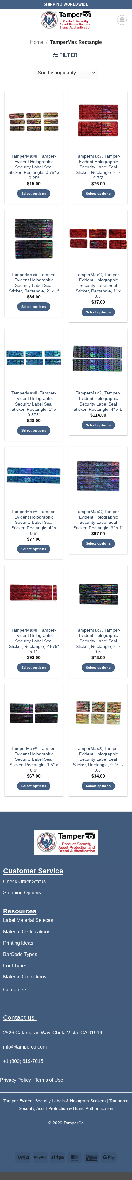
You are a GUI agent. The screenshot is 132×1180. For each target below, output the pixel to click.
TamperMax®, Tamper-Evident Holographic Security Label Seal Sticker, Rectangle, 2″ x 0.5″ (98, 641)
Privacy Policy (16, 1080)
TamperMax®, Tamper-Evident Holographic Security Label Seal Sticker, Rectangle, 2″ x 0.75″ (98, 167)
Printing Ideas (18, 943)
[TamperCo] (66, 20)
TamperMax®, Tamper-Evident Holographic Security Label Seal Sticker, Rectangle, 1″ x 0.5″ (98, 285)
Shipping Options (22, 892)
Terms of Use (49, 1080)
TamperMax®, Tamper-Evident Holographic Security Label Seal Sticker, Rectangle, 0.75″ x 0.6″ (98, 759)
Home (36, 42)
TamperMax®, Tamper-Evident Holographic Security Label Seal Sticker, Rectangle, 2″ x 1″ (34, 282)
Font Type (14, 965)
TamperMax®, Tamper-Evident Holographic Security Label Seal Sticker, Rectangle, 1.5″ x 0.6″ (34, 759)
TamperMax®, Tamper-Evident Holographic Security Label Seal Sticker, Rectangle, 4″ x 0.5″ (33, 522)
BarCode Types (20, 954)
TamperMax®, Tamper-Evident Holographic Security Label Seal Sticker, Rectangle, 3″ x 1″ (98, 519)
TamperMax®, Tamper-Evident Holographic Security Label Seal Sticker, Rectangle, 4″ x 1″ (98, 401)
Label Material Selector (28, 920)
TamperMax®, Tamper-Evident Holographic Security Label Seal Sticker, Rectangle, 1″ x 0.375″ (33, 404)
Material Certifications (26, 931)
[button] (8, 19)
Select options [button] (33, 193)
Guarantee (14, 989)
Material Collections (24, 976)
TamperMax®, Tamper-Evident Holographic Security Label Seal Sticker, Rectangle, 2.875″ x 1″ (34, 641)
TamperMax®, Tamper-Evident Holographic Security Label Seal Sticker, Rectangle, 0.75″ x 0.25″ (33, 167)
